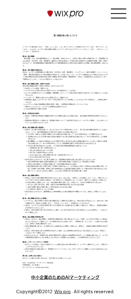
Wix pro (62, 291)
